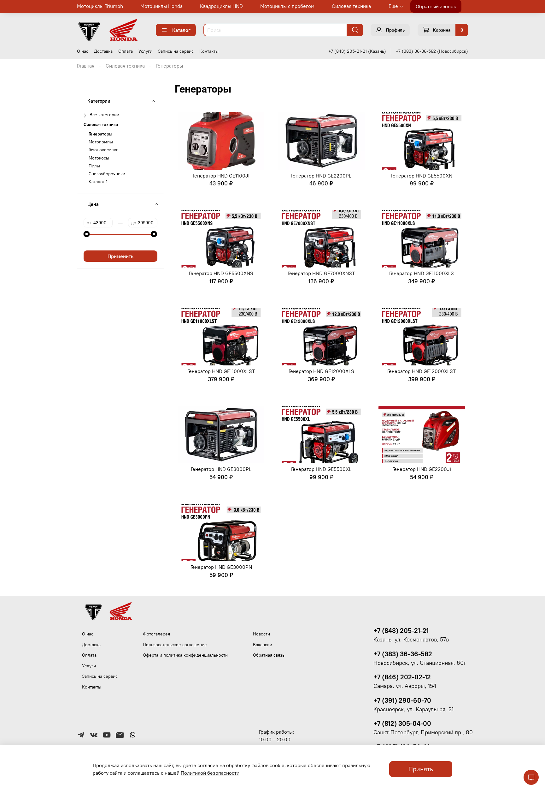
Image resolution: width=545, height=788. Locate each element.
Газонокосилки (104, 150)
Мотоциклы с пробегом (287, 6)
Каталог (181, 30)
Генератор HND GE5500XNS (221, 273)
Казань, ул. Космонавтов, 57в (411, 639)
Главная (85, 66)
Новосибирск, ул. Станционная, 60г (419, 662)
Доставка (103, 51)
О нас (82, 51)
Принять (420, 769)
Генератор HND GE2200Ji (421, 469)
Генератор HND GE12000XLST (421, 371)
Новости (261, 634)
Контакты (209, 51)
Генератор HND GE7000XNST (321, 273)
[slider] (86, 234)
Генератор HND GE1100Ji (221, 175)
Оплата (125, 51)
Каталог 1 (98, 181)
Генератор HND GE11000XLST (221, 371)
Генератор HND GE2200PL (321, 175)
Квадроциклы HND (221, 6)
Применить (120, 256)
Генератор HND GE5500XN (421, 175)
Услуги (145, 51)
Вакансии (262, 644)
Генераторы (100, 134)
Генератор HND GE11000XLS (421, 273)
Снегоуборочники (107, 174)
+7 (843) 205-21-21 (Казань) (357, 51)
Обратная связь (268, 655)
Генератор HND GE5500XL (321, 469)
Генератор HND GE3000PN (221, 567)
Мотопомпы (101, 142)
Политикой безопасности (210, 773)
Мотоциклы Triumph (100, 6)
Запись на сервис (176, 51)
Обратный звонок (436, 6)
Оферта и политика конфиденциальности (185, 655)
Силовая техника (351, 6)
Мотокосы (99, 158)
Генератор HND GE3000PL (221, 469)
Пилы (94, 166)
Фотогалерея (156, 634)
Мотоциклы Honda (161, 6)
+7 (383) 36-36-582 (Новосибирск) (432, 51)
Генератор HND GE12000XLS (321, 371)
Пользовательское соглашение (175, 644)
